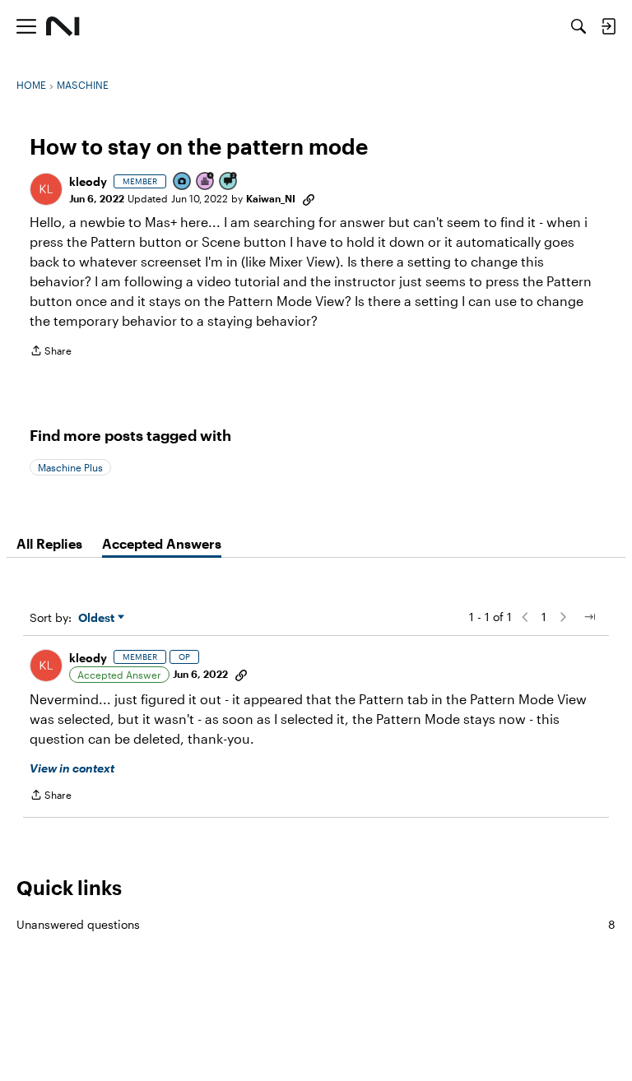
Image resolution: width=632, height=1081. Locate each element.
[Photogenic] (183, 182)
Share (51, 352)
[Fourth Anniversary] (206, 182)
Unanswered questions (316, 924)
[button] (46, 189)
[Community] (63, 26)
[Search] (578, 26)
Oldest (98, 618)
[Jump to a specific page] (589, 617)
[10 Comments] (229, 182)
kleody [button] (88, 181)
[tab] (49, 544)
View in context (72, 768)
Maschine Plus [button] (70, 467)
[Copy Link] (308, 198)
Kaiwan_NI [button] (270, 198)
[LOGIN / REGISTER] (608, 26)
